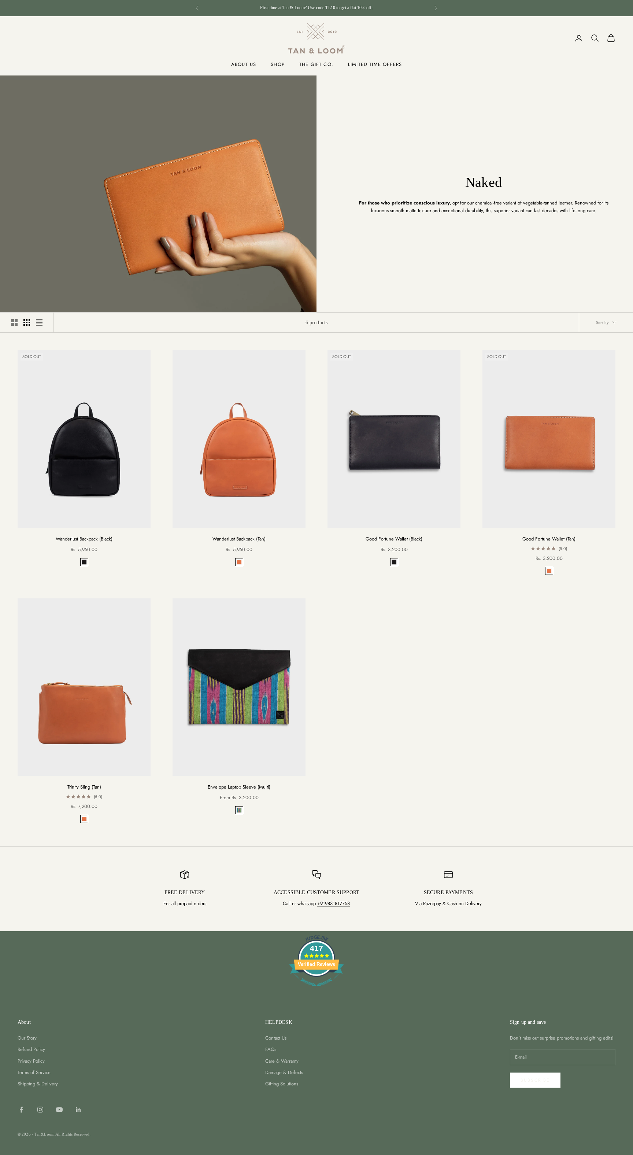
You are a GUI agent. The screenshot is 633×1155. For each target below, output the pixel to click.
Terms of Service (34, 1072)
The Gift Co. (316, 64)
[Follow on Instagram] (40, 1109)
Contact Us (275, 1037)
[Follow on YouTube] (59, 1109)
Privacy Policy (31, 1061)
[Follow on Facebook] (21, 1109)
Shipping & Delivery (38, 1083)
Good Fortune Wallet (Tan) (548, 538)
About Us (243, 64)
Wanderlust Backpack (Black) (84, 538)
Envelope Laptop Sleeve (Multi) (239, 786)
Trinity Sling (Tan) (84, 786)
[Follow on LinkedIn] (78, 1109)
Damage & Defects (284, 1072)
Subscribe (535, 1080)
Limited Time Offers (375, 64)
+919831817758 (333, 903)
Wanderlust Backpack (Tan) (239, 538)
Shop (278, 64)
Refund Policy (31, 1049)
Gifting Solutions (281, 1083)
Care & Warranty (282, 1061)
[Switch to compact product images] (39, 322)
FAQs (270, 1049)
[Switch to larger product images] (14, 322)
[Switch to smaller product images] (26, 322)
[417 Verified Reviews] (316, 990)
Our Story (27, 1037)
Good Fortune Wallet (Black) (394, 538)
